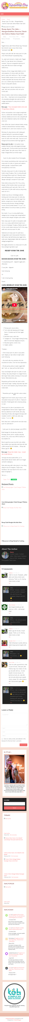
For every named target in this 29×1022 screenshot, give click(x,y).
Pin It (8, 479)
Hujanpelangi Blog (10, 1018)
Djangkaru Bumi (12, 640)
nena (10, 927)
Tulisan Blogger (17, 1020)
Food (23, 36)
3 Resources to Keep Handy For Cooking (13, 541)
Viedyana (11, 572)
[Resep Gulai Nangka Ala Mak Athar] (14, 514)
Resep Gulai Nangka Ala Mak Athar (12, 522)
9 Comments (16, 39)
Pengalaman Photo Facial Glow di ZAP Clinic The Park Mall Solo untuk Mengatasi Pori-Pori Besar (17, 916)
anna (10, 914)
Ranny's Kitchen (6, 39)
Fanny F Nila (11, 662)
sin (23, 791)
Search (14, 807)
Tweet (4, 479)
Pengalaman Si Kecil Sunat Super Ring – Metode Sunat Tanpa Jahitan (16, 940)
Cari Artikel (6, 800)
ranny (4, 36)
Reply (9, 583)
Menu (2, 14)
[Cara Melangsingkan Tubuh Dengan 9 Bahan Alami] (14, 493)
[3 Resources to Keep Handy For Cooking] (14, 532)
